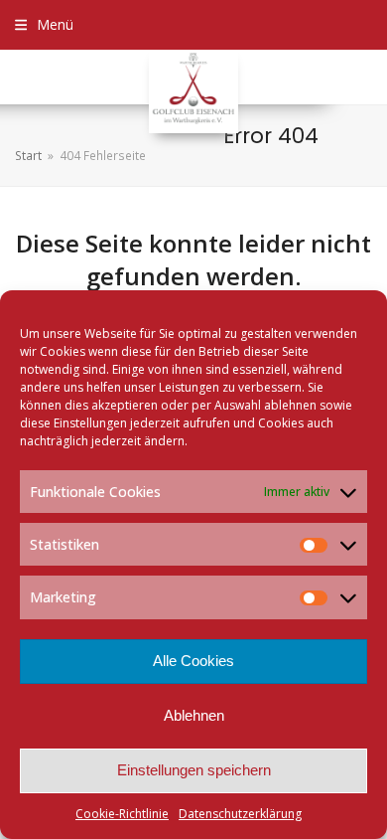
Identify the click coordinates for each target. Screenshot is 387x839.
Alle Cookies (193, 660)
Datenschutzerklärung (240, 813)
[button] (44, 24)
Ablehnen (194, 715)
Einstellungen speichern (194, 769)
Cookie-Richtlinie (122, 813)
